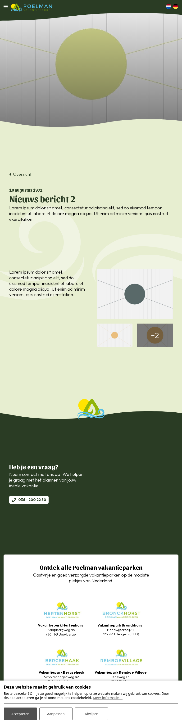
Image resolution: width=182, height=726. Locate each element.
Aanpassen (56, 714)
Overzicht (22, 174)
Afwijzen (91, 714)
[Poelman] (31, 8)
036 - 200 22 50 (32, 499)
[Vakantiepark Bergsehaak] (61, 656)
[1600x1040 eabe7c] (114, 335)
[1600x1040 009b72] (135, 294)
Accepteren (20, 714)
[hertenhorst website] (61, 609)
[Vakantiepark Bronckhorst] (121, 609)
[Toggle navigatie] (7, 6)
